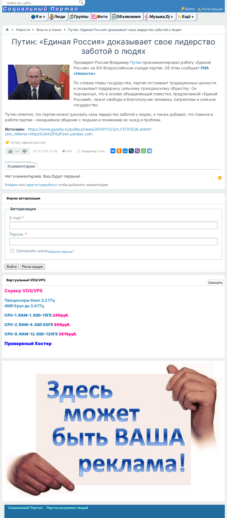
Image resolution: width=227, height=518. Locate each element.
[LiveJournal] (131, 150)
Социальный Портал (41, 9)
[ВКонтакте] (112, 150)
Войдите (11, 185)
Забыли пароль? (60, 251)
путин (15, 142)
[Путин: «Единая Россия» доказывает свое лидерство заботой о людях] (38, 83)
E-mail (14, 217)
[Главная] (7, 29)
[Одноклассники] (119, 150)
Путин (135, 62)
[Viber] (137, 150)
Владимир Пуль (93, 151)
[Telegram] (149, 150)
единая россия (34, 142)
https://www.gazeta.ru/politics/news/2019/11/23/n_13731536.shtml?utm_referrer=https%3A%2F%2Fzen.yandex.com (78, 131)
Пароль (16, 234)
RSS (220, 178)
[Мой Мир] (125, 150)
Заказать (215, 282)
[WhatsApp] (143, 150)
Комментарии (21, 166)
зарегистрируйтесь (41, 185)
